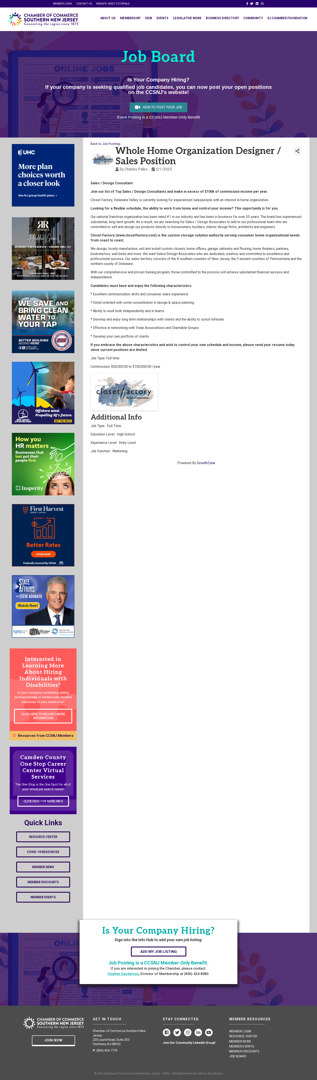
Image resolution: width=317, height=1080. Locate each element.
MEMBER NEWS (240, 1041)
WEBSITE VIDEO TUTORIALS (112, 3)
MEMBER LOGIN (62, 3)
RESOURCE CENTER (243, 1036)
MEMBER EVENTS (241, 1046)
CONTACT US (84, 3)
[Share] (297, 151)
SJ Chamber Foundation (287, 18)
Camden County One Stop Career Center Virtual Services (43, 767)
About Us (108, 18)
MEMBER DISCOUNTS (244, 1051)
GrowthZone (206, 463)
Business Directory (222, 18)
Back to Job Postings (106, 144)
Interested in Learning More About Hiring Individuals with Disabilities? (43, 672)
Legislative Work (187, 18)
